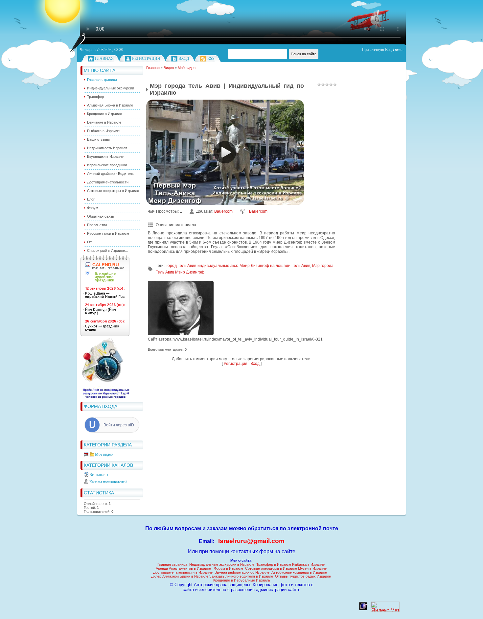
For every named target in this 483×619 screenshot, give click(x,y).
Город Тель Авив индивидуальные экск (202, 265)
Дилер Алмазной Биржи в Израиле (179, 576)
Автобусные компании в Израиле (299, 572)
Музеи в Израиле (312, 568)
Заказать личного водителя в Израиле (241, 576)
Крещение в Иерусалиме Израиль (241, 580)
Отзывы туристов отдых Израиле (303, 576)
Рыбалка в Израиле (308, 564)
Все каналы (98, 474)
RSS (211, 58)
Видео (169, 68)
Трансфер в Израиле (273, 564)
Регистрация (146, 58)
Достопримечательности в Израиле (183, 572)
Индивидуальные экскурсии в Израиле (221, 564)
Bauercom (223, 211)
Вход (183, 58)
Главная (104, 58)
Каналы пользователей (107, 482)
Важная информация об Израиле (242, 572)
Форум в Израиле (228, 568)
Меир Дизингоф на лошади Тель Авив (275, 265)
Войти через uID (119, 425)
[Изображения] (181, 308)
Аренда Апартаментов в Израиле (183, 568)
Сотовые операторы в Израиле (271, 568)
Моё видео (104, 454)
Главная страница (172, 564)
